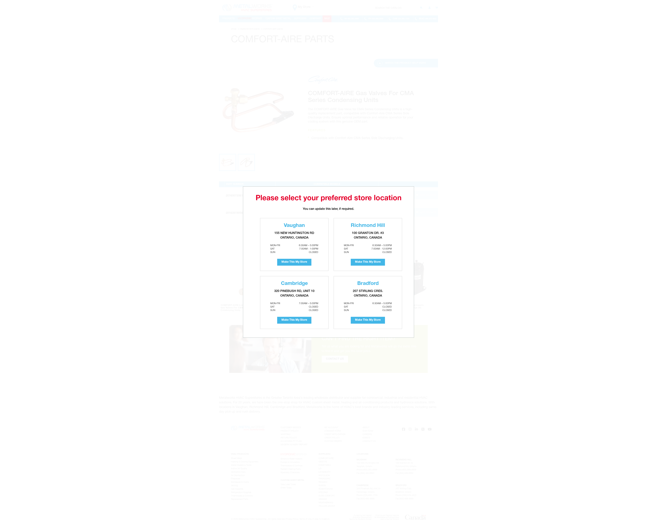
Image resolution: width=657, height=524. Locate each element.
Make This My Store (294, 262)
